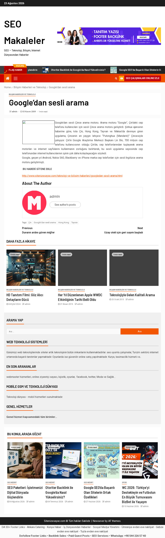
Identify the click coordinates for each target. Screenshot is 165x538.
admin (15, 111)
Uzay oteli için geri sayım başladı (123, 230)
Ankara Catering (36, 527)
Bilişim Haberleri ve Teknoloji (22, 94)
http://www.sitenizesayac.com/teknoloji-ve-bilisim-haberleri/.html (72, 175)
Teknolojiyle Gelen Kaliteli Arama (132, 295)
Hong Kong (63, 222)
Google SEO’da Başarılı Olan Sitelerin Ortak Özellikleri (99, 492)
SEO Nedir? (12, 482)
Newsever (98, 520)
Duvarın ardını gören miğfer (38, 230)
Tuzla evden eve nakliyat (94, 531)
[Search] (116, 78)
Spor (124, 482)
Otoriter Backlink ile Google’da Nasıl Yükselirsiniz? (70, 70)
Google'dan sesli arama (45, 222)
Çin (29, 222)
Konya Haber (54, 527)
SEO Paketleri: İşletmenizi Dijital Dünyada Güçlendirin (25, 492)
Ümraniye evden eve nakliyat (138, 527)
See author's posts (65, 204)
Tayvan (74, 222)
